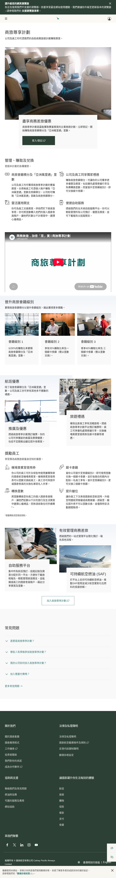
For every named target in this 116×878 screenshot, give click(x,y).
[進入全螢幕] (108, 289)
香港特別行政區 (91, 862)
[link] (58, 83)
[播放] (7, 289)
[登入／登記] (109, 19)
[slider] (6, 286)
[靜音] (11, 289)
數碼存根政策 (23, 873)
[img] (110, 3)
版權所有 (9, 860)
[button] (112, 870)
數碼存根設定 (66, 755)
